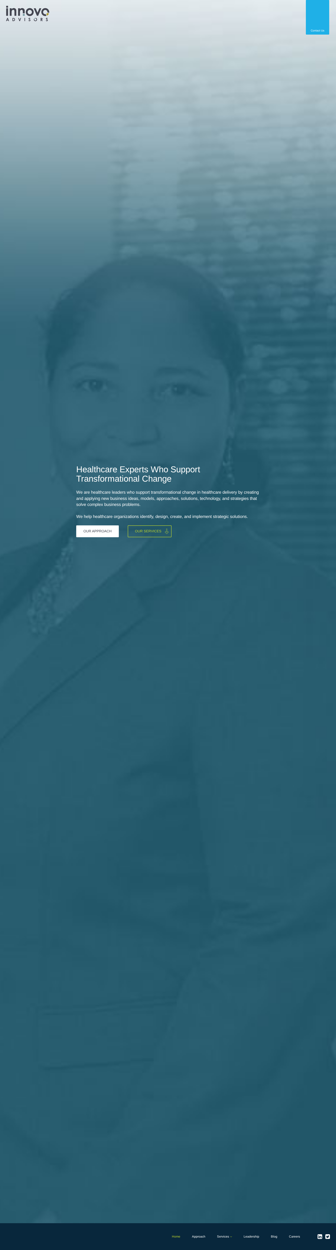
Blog (274, 1236)
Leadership (251, 1236)
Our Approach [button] (97, 531)
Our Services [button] (148, 531)
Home (176, 1236)
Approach (198, 1236)
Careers (294, 1236)
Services (223, 1236)
